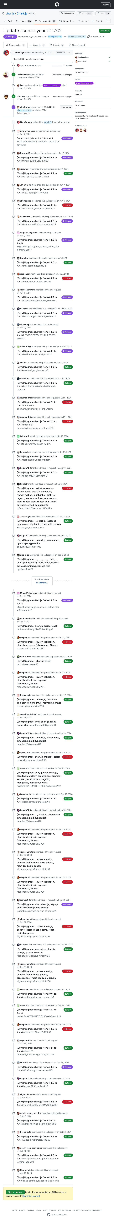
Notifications (69, 13)
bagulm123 (25, 468)
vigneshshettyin (28, 290)
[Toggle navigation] (5, 4)
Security (30, 1210)
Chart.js (22, 13)
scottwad (24, 989)
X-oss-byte (25, 516)
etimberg (22, 36)
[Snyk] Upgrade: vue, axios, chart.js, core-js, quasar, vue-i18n (36, 952)
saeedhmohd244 (28, 714)
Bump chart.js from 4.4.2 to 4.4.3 (38, 141)
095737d (69, 66)
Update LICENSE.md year (31, 66)
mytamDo (24, 768)
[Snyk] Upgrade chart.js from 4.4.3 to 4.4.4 (38, 1158)
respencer (25, 274)
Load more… (42, 582)
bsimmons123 (27, 216)
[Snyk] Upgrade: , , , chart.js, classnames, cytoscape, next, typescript (39, 818)
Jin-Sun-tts (25, 185)
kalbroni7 (24, 436)
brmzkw (24, 258)
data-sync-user (27, 131)
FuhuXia (24, 1062)
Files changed (78, 45)
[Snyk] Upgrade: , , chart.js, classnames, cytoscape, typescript (38, 543)
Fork (86, 13)
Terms (14, 1210)
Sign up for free (15, 1192)
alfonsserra (25, 201)
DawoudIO (25, 153)
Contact (52, 1210)
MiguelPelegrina (28, 232)
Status (38, 1210)
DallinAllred (25, 346)
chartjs (10, 13)
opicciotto (25, 752)
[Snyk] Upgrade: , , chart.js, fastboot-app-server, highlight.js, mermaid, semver (39, 524)
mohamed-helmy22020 (31, 618)
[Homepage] (57, 4)
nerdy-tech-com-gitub (31, 1113)
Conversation (16, 45)
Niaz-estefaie (26, 1170)
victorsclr (24, 169)
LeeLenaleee (23, 74)
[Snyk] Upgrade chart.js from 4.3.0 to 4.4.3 (37, 386)
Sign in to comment (31, 1196)
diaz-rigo (24, 555)
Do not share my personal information (87, 1210)
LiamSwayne (19, 52)
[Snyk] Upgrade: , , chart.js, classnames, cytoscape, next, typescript (38, 741)
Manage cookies (64, 1210)
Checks (58, 45)
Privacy (22, 1210)
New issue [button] (105, 31)
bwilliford (24, 378)
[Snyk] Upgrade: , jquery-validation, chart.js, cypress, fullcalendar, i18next (37, 645)
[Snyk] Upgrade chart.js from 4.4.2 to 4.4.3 (37, 335)
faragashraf (25, 452)
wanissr (24, 362)
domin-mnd (26, 656)
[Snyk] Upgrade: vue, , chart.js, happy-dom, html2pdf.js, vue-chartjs (37, 907)
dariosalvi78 (26, 308)
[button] (88, 36)
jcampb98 (25, 900)
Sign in (106, 4)
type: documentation (52, 85)
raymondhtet (26, 398)
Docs (45, 1210)
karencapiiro (26, 794)
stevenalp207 (26, 324)
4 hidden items (42, 579)
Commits (38, 45)
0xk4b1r (24, 484)
